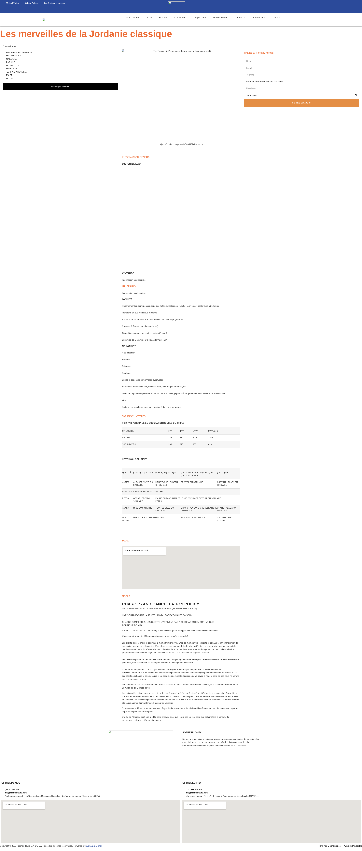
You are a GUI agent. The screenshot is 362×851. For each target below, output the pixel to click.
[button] (355, 6)
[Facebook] (238, 6)
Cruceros (240, 17)
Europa (163, 17)
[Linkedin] (248, 6)
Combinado (180, 17)
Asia (149, 17)
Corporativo (199, 17)
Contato (277, 17)
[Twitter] (258, 6)
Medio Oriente (132, 17)
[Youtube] (253, 6)
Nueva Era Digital (93, 846)
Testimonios (259, 17)
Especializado (220, 17)
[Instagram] (243, 6)
